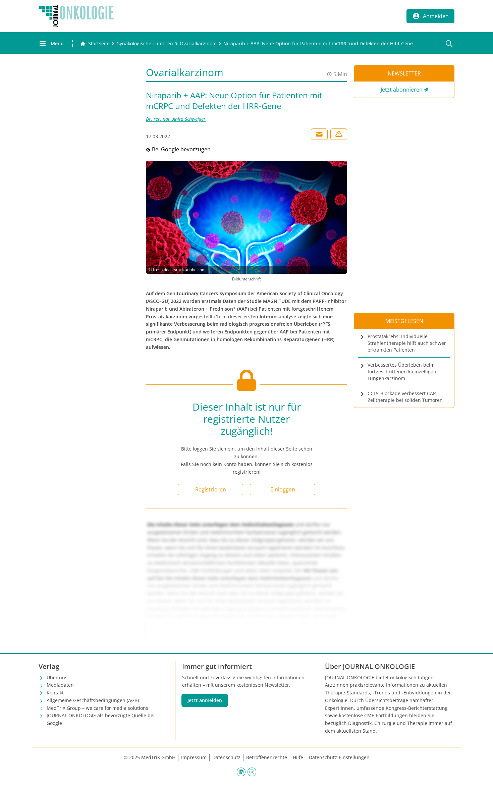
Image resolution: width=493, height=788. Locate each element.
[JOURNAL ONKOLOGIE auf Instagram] (251, 772)
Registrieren (210, 489)
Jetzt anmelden (204, 700)
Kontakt (55, 692)
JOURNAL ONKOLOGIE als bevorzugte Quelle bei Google (101, 719)
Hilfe (298, 757)
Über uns (57, 677)
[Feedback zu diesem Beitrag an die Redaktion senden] (338, 134)
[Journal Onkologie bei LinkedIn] (241, 772)
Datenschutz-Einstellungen (339, 757)
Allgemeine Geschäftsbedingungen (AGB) (93, 700)
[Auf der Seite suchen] (449, 43)
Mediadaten (60, 685)
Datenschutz (226, 757)
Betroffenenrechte (266, 757)
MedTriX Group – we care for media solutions (97, 708)
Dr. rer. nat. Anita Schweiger (176, 119)
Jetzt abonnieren (402, 89)
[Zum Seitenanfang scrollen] (481, 776)
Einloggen (282, 489)
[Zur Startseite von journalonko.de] (76, 16)
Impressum (194, 757)
